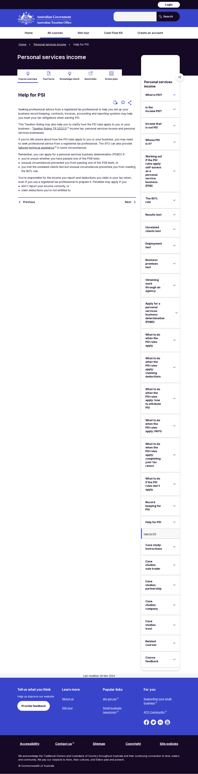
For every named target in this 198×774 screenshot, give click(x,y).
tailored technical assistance (36, 147)
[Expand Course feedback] (174, 659)
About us (68, 699)
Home (22, 44)
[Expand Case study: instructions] (174, 547)
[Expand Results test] (174, 215)
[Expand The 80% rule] (174, 200)
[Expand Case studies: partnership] (174, 585)
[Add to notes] (115, 102)
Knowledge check (69, 79)
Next (128, 202)
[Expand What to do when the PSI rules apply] (174, 340)
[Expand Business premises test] (174, 263)
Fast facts (48, 79)
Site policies (169, 744)
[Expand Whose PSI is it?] (174, 142)
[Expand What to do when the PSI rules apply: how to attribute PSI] (174, 398)
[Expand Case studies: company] (174, 605)
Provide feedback (34, 706)
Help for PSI (150, 534)
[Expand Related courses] (174, 643)
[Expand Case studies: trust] (174, 625)
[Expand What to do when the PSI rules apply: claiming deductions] (174, 367)
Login (169, 4)
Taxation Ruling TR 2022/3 (49, 128)
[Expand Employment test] (174, 245)
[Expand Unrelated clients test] (174, 229)
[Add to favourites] (123, 102)
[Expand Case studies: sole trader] (174, 565)
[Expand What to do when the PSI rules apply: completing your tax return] (174, 455)
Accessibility (29, 744)
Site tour (67, 708)
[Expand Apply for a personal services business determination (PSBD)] (177, 313)
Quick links (90, 79)
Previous (29, 202)
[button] (130, 103)
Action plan (111, 79)
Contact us (63, 744)
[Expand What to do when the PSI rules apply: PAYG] (174, 426)
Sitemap (99, 744)
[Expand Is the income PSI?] (174, 109)
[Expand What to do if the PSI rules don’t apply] (174, 484)
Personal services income (50, 44)
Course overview (27, 79)
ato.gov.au (109, 699)
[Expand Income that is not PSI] (174, 126)
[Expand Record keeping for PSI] (174, 506)
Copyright (133, 744)
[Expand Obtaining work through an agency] (174, 285)
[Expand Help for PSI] (174, 522)
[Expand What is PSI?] (174, 95)
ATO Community (154, 712)
